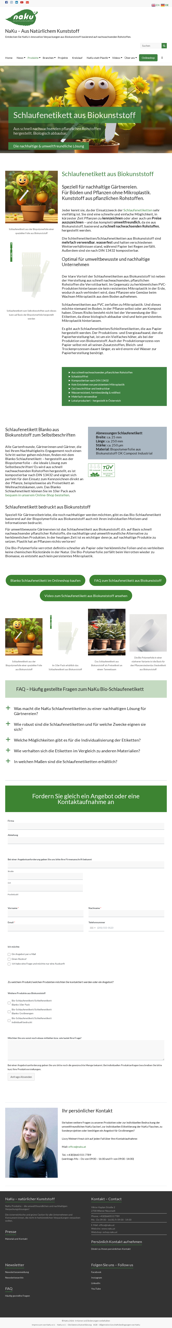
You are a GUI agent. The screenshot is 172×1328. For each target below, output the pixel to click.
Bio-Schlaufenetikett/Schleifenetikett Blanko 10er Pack (32, 1002)
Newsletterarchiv (14, 1277)
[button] (86, 712)
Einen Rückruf (19, 958)
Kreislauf (77, 57)
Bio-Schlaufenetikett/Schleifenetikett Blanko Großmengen (32, 1011)
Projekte (63, 57)
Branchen (48, 57)
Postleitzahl (13, 894)
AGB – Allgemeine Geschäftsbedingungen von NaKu (116, 1324)
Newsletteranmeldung (17, 1272)
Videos (116, 57)
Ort (9, 883)
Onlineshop (148, 57)
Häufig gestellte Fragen (17, 1295)
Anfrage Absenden (21, 1076)
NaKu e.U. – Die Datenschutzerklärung (74, 1324)
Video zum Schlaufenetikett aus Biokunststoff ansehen (86, 596)
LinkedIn (95, 1283)
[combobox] (92, 928)
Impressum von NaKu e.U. (43, 1324)
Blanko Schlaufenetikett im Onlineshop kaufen (45, 580)
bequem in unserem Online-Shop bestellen (37, 495)
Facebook (96, 1272)
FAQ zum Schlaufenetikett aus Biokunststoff (128, 580)
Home (8, 57)
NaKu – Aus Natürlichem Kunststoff (42, 31)
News (20, 57)
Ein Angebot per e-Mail (24, 954)
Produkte (33, 57)
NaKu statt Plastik (97, 57)
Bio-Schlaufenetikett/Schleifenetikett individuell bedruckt (32, 1020)
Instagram (96, 1277)
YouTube (96, 1288)
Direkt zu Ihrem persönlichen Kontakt (111, 1248)
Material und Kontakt (16, 1238)
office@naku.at (77, 1146)
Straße (11, 871)
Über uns (129, 57)
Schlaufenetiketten (138, 210)
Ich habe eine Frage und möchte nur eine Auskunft (38, 963)
